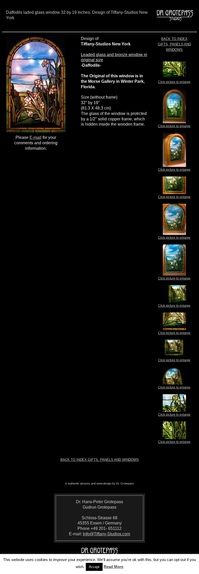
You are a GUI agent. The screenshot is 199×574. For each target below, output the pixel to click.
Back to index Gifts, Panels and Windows (174, 44)
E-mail (35, 137)
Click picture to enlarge (174, 82)
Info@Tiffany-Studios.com (106, 534)
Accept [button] (94, 567)
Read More (113, 566)
